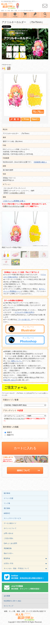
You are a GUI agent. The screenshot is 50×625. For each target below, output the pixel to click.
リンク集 (7, 503)
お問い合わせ (8, 533)
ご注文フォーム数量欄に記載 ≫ (14, 201)
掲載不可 (10, 435)
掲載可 (9, 432)
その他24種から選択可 (17, 193)
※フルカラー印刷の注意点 (24, 312)
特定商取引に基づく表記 (12, 601)
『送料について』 (16, 361)
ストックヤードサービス (12, 518)
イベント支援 (8, 498)
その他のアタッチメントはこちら (14, 418)
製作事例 (7, 493)
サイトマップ (8, 606)
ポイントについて (10, 528)
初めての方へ (8, 553)
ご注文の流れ (8, 538)
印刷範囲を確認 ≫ (40, 162)
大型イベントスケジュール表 (13, 206)
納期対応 (7, 513)
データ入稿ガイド (10, 523)
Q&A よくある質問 (10, 543)
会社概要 (7, 596)
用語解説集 (8, 548)
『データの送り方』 (24, 319)
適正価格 (7, 508)
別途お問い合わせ (9, 380)
